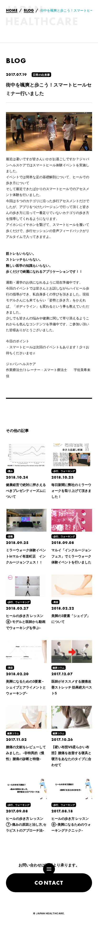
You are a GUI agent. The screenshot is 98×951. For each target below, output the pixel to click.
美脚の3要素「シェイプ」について (70, 619)
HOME (11, 11)
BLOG (29, 11)
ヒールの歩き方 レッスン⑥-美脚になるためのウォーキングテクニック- (71, 824)
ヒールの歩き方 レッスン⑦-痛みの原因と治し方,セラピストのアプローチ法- (26, 824)
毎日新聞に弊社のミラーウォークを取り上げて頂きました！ (71, 490)
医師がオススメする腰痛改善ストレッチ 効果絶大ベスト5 (71, 687)
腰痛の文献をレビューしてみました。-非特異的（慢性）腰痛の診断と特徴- (26, 753)
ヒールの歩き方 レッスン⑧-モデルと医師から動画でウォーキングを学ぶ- (25, 621)
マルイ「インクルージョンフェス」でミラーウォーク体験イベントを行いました (71, 556)
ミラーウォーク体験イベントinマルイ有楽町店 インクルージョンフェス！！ (26, 556)
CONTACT (49, 882)
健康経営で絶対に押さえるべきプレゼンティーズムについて (26, 490)
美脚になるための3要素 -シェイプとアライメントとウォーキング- (26, 687)
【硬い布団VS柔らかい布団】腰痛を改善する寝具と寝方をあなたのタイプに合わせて (71, 756)
